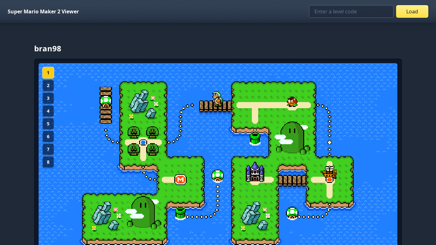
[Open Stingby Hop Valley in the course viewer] (292, 101)
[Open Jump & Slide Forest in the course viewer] (143, 142)
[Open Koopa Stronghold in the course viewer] (255, 170)
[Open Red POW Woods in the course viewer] (217, 99)
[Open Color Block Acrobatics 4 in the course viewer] (329, 173)
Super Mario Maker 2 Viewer (43, 11)
